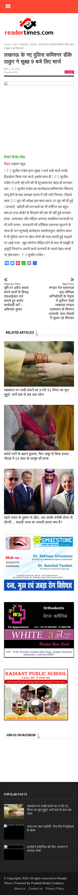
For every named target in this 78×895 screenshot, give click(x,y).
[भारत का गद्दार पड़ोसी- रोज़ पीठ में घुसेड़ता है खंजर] (14, 832)
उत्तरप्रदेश (23, 44)
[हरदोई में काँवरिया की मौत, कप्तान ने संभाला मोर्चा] (14, 852)
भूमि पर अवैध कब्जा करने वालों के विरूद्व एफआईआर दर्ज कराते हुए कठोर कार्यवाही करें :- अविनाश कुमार (16, 297)
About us (20, 888)
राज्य (15, 44)
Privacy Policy (54, 888)
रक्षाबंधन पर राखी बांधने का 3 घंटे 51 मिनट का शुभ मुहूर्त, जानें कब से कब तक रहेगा (49, 809)
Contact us (35, 888)
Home (7, 44)
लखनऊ (33, 44)
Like (70, 72)
